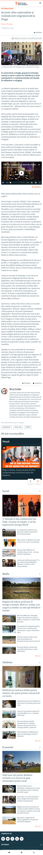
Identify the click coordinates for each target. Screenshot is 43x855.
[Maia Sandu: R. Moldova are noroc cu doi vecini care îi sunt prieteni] (9, 543)
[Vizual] (9, 852)
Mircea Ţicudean (7, 24)
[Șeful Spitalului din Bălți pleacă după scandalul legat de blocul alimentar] (9, 735)
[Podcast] (21, 852)
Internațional (7, 9)
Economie (7, 747)
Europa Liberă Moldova (13, 167)
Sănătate (7, 662)
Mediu (5, 574)
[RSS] (17, 839)
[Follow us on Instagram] (12, 839)
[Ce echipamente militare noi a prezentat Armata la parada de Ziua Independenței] (9, 532)
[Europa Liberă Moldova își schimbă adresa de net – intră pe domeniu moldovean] (9, 553)
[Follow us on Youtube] (8, 839)
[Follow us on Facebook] (3, 839)
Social (5, 491)
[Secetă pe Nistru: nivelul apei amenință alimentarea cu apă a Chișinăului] (9, 650)
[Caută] (34, 852)
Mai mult (38, 656)
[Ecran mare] (40, 183)
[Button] (38, 32)
